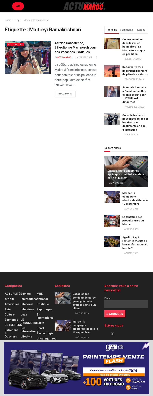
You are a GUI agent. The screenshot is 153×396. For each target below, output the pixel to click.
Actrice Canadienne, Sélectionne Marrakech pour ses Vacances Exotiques (75, 47)
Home (8, 20)
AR (18, 6)
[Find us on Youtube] (119, 334)
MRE (40, 293)
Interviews (27, 309)
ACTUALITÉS (15, 44)
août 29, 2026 (131, 209)
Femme (26, 293)
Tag (18, 20)
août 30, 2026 (116, 183)
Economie (11, 319)
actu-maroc (64, 57)
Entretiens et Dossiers (11, 333)
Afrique (10, 299)
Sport (40, 328)
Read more (67, 93)
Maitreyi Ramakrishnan (36, 20)
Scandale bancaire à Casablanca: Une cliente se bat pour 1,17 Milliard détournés (134, 94)
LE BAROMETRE (29, 321)
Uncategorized (47, 338)
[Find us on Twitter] (112, 334)
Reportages (44, 309)
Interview (27, 304)
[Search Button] (146, 6)
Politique (43, 304)
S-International (45, 316)
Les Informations (29, 330)
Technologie (45, 333)
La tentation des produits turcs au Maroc (133, 220)
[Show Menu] (6, 6)
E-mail (107, 298)
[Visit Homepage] (84, 6)
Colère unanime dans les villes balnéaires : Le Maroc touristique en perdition (133, 47)
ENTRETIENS (13, 325)
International (29, 299)
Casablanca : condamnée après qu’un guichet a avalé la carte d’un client (125, 174)
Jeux (24, 314)
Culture (10, 314)
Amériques (12, 304)
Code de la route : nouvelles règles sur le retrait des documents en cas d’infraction (135, 122)
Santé (40, 323)
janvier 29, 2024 (83, 57)
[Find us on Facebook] (105, 334)
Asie (8, 309)
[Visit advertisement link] (76, 368)
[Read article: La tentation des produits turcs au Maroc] (112, 221)
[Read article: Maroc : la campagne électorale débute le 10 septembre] (112, 197)
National (42, 299)
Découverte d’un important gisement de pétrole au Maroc (135, 71)
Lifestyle (26, 336)
